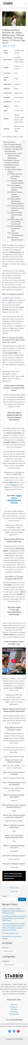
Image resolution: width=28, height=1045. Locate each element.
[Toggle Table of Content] (22, 142)
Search (4, 896)
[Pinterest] (18, 1031)
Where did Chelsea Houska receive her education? (17, 208)
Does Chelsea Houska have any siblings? (17, 187)
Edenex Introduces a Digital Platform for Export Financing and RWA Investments (13, 911)
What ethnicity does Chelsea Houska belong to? (17, 201)
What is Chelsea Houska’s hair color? (16, 228)
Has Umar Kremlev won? (10, 933)
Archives (5, 947)
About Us (14, 1005)
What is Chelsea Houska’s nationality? (16, 194)
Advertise (14, 1009)
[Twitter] (14, 1031)
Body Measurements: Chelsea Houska (12, 166)
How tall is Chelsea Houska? (17, 234)
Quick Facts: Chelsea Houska (15, 171)
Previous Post (14, 887)
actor (11, 300)
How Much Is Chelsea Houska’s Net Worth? (12, 161)
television (13, 485)
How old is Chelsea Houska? (17, 239)
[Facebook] (9, 1031)
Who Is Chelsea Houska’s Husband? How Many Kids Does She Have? (14, 149)
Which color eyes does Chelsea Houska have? (17, 222)
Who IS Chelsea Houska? (12, 144)
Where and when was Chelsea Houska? (16, 176)
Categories (6, 961)
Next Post (14, 891)
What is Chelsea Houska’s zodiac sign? (16, 215)
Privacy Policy (14, 1014)
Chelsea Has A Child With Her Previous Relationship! (15, 156)
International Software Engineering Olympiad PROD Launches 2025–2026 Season (14, 918)
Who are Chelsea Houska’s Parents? (17, 182)
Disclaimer (14, 1012)
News (5, 46)
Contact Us (14, 1007)
